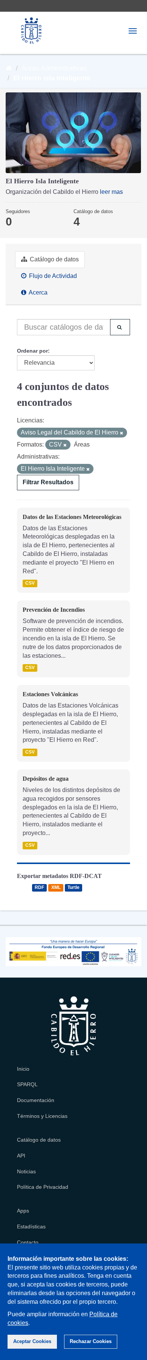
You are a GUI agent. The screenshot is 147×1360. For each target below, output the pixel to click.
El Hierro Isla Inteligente (51, 78)
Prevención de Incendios (54, 609)
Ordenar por (32, 351)
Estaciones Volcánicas (50, 694)
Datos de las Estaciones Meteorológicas (72, 517)
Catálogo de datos (53, 259)
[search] (120, 327)
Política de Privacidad (42, 1187)
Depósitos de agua (46, 778)
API (21, 1156)
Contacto (27, 1242)
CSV (30, 583)
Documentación (35, 1100)
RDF (39, 887)
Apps (23, 1211)
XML (56, 887)
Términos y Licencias (42, 1116)
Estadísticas (31, 1226)
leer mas (111, 192)
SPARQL (27, 1084)
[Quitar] (121, 433)
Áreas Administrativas (54, 68)
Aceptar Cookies (32, 1341)
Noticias (26, 1171)
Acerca (37, 292)
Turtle (73, 887)
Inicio (23, 1069)
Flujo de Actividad (52, 276)
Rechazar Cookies (91, 1341)
